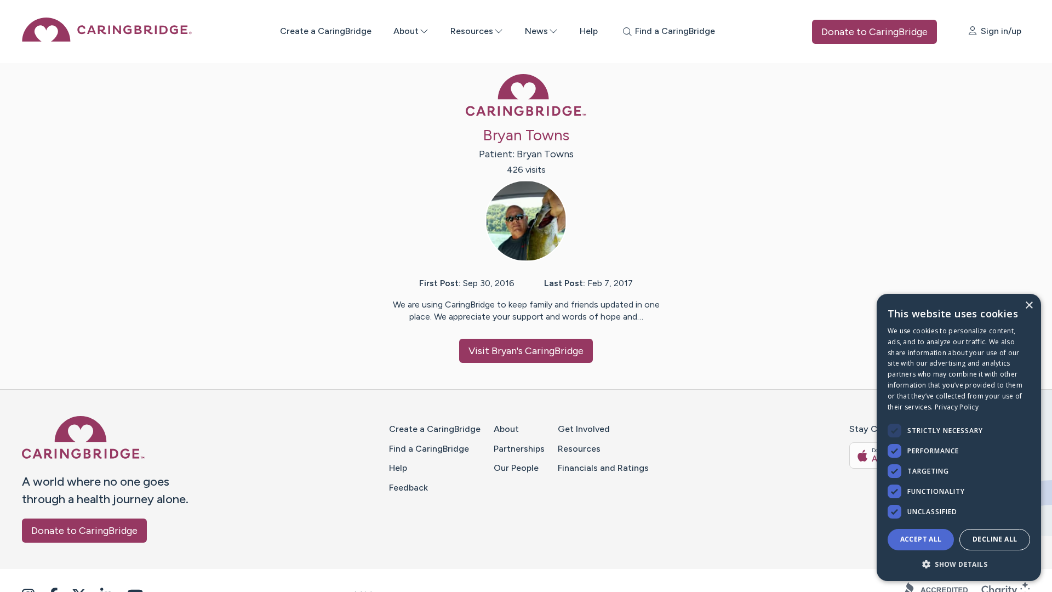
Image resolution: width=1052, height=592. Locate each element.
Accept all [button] (921, 539)
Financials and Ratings (603, 468)
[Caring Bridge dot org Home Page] (107, 38)
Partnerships (519, 448)
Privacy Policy (957, 407)
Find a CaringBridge (429, 448)
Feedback (408, 487)
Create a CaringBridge (325, 31)
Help (589, 31)
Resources (471, 31)
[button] (959, 563)
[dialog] (959, 437)
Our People (516, 468)
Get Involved (584, 429)
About (406, 31)
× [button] (1029, 305)
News (536, 31)
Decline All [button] (995, 539)
